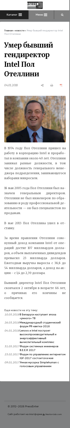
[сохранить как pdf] (61, 85)
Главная (8, 30)
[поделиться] (42, 85)
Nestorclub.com (54, 414)
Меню (40, 14)
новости (19, 30)
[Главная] (35, 5)
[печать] (51, 85)
